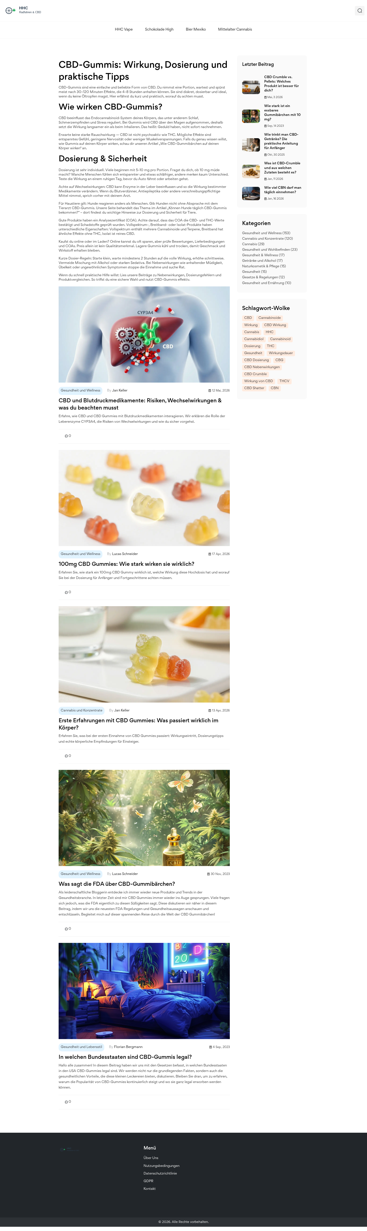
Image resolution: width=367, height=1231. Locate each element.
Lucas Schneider (125, 554)
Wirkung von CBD (258, 381)
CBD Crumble (255, 374)
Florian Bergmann (128, 1047)
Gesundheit (254, 272)
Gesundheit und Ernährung (266, 283)
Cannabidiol (254, 339)
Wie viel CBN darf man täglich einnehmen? (282, 190)
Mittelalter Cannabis (235, 29)
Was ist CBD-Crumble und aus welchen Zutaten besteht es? (282, 168)
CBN (275, 388)
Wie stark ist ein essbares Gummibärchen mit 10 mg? (282, 113)
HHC (270, 332)
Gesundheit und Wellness (80, 390)
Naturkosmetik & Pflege (264, 266)
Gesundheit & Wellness (263, 255)
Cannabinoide (269, 318)
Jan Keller (119, 390)
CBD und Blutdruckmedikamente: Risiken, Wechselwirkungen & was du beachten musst (140, 405)
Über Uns (151, 1158)
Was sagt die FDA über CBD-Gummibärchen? (117, 884)
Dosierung (252, 346)
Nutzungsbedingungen (161, 1166)
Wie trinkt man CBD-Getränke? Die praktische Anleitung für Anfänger (281, 141)
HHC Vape (124, 29)
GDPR (148, 1181)
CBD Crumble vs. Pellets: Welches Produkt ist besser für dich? (281, 84)
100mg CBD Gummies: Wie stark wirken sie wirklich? (126, 564)
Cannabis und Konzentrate (81, 710)
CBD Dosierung (256, 360)
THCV (284, 381)
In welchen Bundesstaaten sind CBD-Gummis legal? (125, 1057)
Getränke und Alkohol (262, 261)
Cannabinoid (280, 339)
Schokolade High (159, 29)
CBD (248, 318)
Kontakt (150, 1189)
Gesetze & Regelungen (263, 277)
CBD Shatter (254, 388)
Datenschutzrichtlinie (160, 1173)
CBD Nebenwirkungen (262, 367)
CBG (279, 360)
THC (270, 346)
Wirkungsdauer (281, 353)
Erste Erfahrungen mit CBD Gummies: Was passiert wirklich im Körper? (138, 724)
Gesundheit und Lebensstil (81, 1047)
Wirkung (251, 325)
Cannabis (253, 244)
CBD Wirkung (275, 325)
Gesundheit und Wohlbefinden (270, 250)
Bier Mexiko (196, 29)
